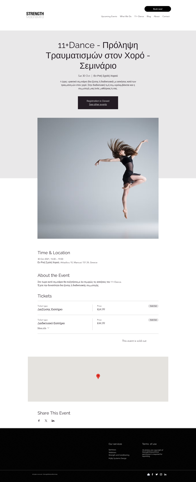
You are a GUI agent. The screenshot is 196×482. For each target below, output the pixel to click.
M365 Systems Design (117, 458)
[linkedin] (165, 474)
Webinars (112, 452)
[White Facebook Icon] (152, 474)
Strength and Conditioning (119, 455)
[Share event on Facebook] (39, 421)
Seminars (112, 450)
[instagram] (161, 474)
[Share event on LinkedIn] (53, 421)
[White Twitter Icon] (156, 474)
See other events (98, 104)
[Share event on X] (46, 421)
